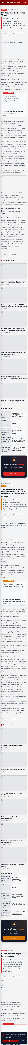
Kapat (22, 1040)
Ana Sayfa (4, 6)
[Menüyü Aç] (2, 2)
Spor (9, 483)
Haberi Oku (6, 115)
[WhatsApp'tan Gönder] (22, 33)
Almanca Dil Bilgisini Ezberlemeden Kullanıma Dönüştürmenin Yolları (13, 112)
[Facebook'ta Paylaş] (16, 33)
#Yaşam (14, 254)
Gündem (10, 6)
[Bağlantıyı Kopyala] (25, 33)
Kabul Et (11, 1040)
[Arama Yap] (25, 2)
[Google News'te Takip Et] (13, 33)
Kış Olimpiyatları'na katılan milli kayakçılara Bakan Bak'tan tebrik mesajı (14, 600)
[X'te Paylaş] (19, 33)
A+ (6, 37)
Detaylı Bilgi (9, 1037)
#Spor (13, 718)
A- (3, 37)
